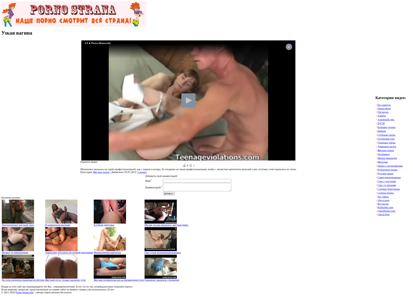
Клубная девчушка (104, 225)
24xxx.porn (383, 200)
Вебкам (382, 131)
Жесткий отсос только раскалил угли (65, 280)
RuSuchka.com (385, 207)
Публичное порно (387, 169)
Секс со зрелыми (387, 185)
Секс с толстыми (387, 181)
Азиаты (382, 115)
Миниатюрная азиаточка (107, 252)
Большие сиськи (386, 127)
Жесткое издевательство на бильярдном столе (119, 280)
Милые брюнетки (387, 158)
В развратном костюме (57, 225)
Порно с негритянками (390, 166)
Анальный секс (386, 119)
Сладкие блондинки (389, 189)
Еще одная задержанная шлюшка (163, 252)
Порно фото (384, 108)
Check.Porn (384, 214)
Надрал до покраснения (15, 252)
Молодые (383, 162)
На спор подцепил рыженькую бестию (23, 280)
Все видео (383, 204)
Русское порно (385, 173)
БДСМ (381, 123)
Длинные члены (386, 142)
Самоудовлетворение (389, 177)
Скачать (142, 172)
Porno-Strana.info (24, 292)
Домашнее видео (387, 146)
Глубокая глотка (386, 135)
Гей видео (383, 112)
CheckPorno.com (386, 211)
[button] (289, 47)
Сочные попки (386, 193)
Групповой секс (386, 138)
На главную (384, 105)
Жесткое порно (101, 172)
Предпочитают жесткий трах (18, 225)
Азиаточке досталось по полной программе (69, 252)
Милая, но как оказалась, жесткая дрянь (166, 225)
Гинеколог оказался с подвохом (162, 280)
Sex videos (383, 196)
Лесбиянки (384, 154)
